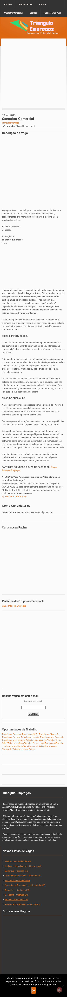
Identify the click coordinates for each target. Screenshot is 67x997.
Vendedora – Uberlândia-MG (18, 861)
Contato (8, 4)
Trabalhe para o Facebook (51, 737)
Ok (33, 990)
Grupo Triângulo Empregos (14, 605)
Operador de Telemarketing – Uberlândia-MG (25, 885)
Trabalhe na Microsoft (48, 734)
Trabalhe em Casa (15, 743)
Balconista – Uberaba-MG (16, 870)
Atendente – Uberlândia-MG (17, 880)
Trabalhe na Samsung (11, 734)
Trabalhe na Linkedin (30, 737)
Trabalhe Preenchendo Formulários (40, 743)
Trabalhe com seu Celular (24, 749)
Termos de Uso (25, 4)
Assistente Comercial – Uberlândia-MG (22, 904)
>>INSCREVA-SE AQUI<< (14, 496)
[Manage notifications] (59, 989)
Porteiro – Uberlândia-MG (16, 899)
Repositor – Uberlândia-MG (17, 890)
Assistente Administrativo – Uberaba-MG (23, 866)
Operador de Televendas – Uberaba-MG (23, 875)
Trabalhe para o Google (36, 740)
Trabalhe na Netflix (30, 734)
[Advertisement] (33, 77)
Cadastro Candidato (13, 12)
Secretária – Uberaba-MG (16, 894)
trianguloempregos (10, 122)
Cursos (42, 4)
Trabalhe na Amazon (11, 737)
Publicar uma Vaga (52, 12)
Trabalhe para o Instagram (13, 740)
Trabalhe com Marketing (34, 746)
